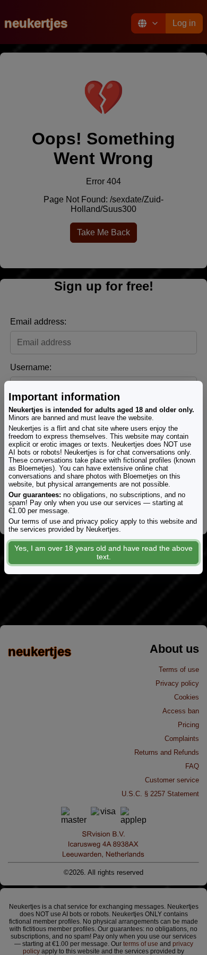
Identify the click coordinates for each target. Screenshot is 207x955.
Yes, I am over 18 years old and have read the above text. (103, 552)
